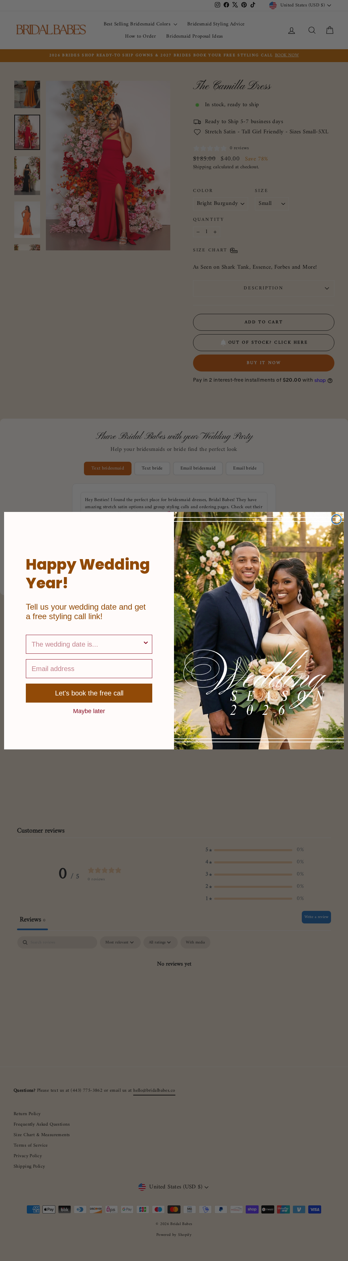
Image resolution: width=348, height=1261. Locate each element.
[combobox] (87, 644)
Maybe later (89, 710)
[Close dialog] (336, 519)
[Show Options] (145, 644)
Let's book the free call (89, 693)
